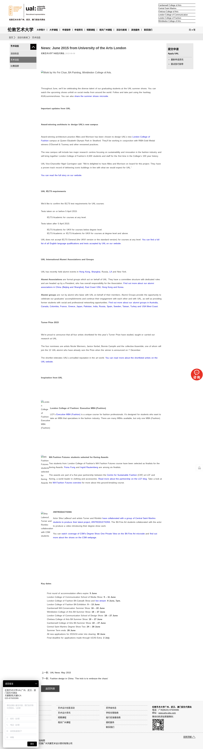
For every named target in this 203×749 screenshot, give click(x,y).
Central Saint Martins (167, 8)
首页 (11, 37)
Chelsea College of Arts (168, 12)
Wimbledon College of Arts (169, 21)
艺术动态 (15, 60)
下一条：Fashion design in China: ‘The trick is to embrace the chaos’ (75, 678)
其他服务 (135, 30)
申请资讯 (78, 30)
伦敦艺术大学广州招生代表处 (52, 53)
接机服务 (110, 722)
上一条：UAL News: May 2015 (56, 672)
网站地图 (41, 740)
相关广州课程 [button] (105, 30)
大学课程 (53, 30)
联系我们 (148, 30)
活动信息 (15, 53)
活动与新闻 (22, 37)
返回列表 (50, 688)
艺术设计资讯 (64, 713)
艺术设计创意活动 (66, 708)
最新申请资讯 (177, 59)
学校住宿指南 (112, 713)
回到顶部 (187, 737)
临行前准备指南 (113, 717)
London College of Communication (173, 15)
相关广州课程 (64, 722)
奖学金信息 (111, 708)
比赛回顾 (15, 66)
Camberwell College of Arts (169, 5)
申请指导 (66, 30)
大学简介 (41, 30)
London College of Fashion (169, 18)
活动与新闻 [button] (121, 30)
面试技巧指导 (177, 64)
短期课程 (91, 30)
